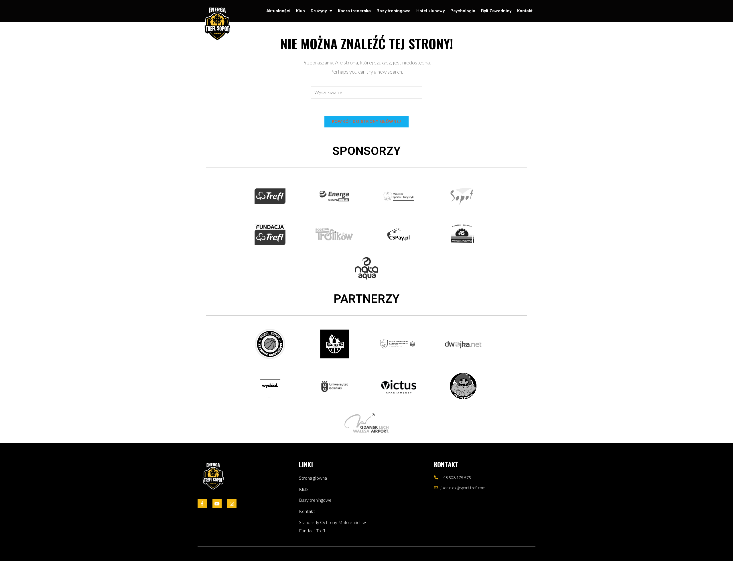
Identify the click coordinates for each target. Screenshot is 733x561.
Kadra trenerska (354, 10)
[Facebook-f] (202, 503)
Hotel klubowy (430, 10)
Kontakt (525, 10)
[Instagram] (232, 503)
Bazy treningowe (394, 10)
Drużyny (319, 10)
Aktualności (278, 10)
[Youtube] (217, 503)
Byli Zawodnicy (496, 10)
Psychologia (462, 10)
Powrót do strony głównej (366, 121)
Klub (300, 10)
